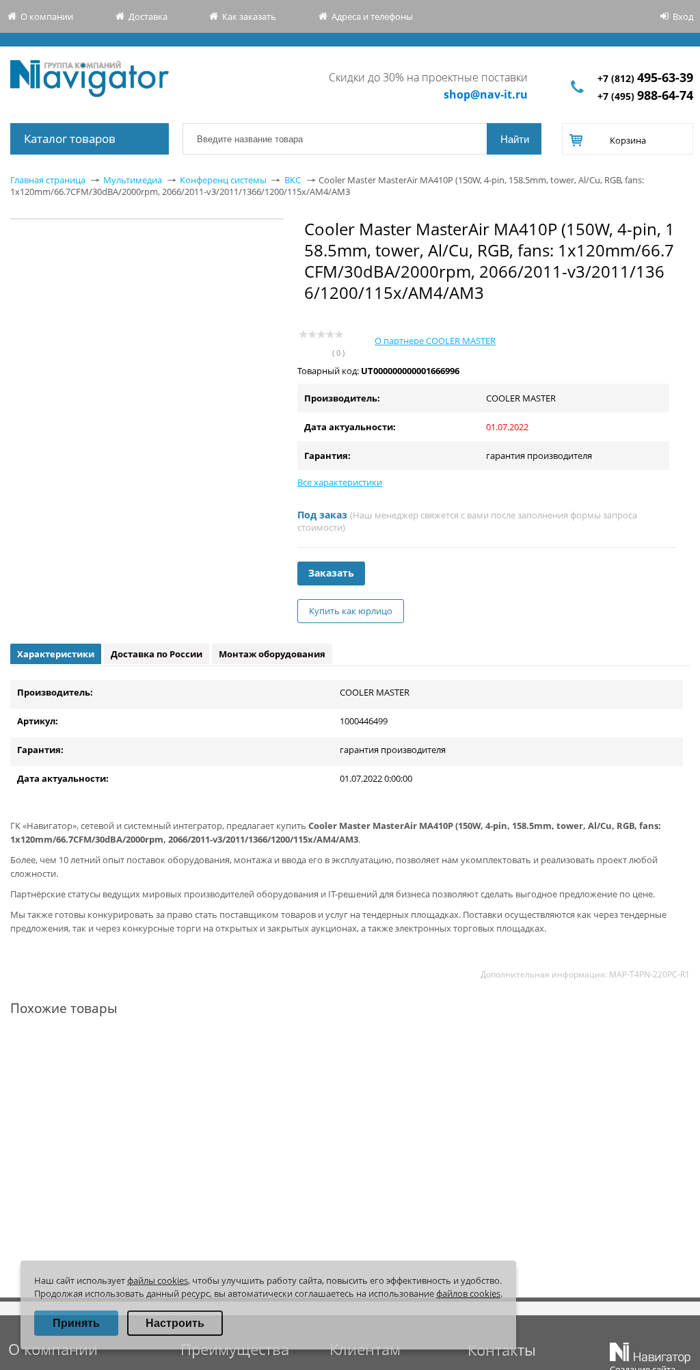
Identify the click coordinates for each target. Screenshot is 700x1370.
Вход (683, 16)
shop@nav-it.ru (486, 94)
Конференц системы (223, 180)
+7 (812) (645, 78)
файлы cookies (157, 1280)
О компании (47, 16)
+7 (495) (645, 96)
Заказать (331, 572)
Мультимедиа (132, 180)
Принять (76, 1323)
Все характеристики (339, 482)
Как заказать (249, 16)
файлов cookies (468, 1293)
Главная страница (47, 180)
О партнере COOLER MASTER (435, 340)
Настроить (175, 1323)
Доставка (148, 16)
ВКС (292, 180)
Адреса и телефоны (372, 16)
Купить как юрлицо (350, 611)
